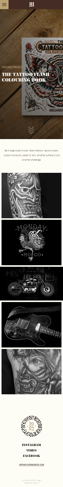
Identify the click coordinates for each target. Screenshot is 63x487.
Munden (31, 4)
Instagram (31, 445)
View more (31, 130)
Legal (39, 480)
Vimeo (31, 450)
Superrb (36, 483)
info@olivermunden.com (31, 464)
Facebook (31, 456)
